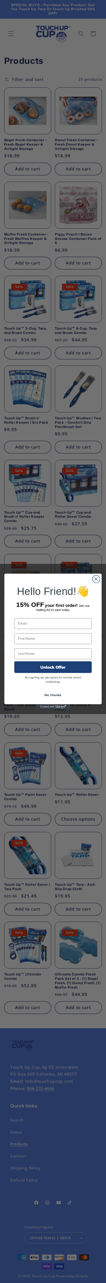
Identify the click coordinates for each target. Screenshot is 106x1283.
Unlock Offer (53, 667)
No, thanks (53, 694)
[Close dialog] (96, 579)
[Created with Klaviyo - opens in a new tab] (53, 706)
